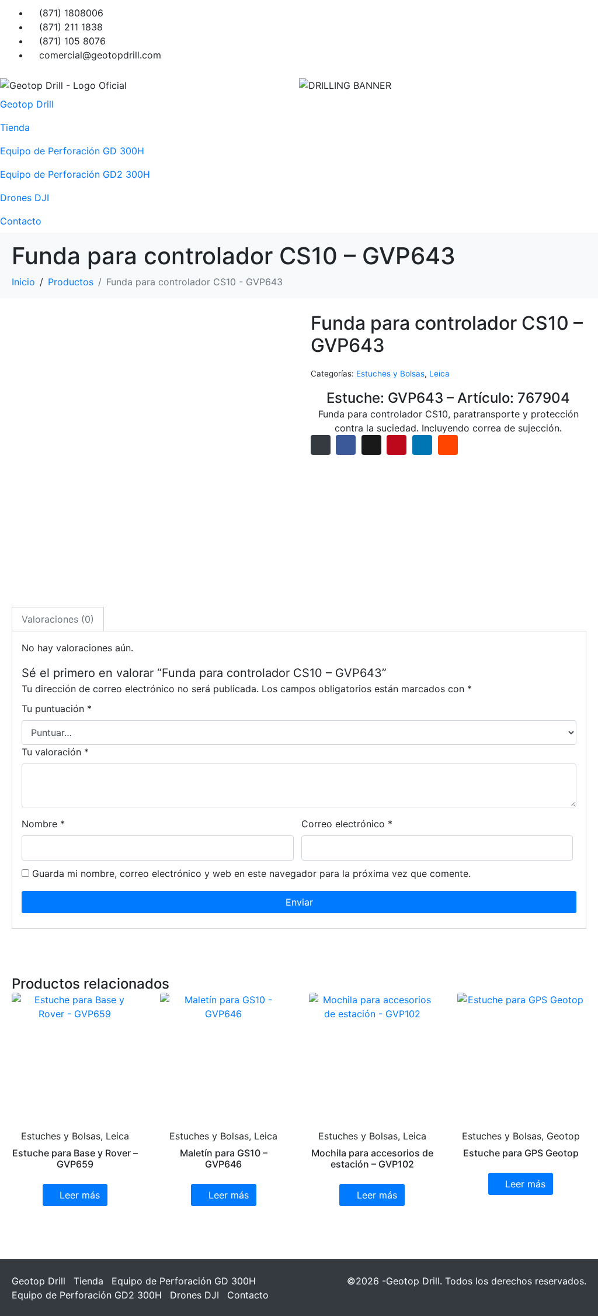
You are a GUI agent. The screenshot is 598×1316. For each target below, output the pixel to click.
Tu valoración (55, 752)
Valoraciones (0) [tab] (58, 619)
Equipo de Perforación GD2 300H (75, 174)
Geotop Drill (27, 104)
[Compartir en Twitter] (371, 445)
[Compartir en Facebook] (346, 445)
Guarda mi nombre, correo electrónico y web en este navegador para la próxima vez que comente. (251, 873)
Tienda (15, 127)
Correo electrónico (346, 824)
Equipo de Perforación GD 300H (72, 151)
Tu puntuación (57, 708)
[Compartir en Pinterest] (396, 445)
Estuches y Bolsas (390, 373)
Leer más (80, 1195)
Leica (439, 373)
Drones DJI (24, 197)
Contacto (20, 221)
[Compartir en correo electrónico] (321, 445)
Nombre (43, 824)
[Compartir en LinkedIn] (422, 445)
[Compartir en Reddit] (448, 445)
